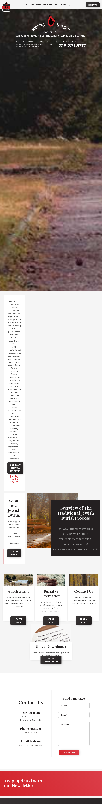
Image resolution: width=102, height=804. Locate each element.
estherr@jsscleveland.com (31, 745)
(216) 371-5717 (14, 479)
